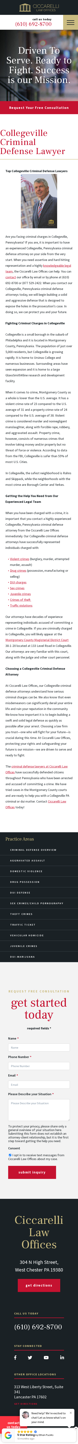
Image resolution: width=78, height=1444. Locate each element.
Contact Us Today (13, 1425)
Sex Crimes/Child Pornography (36, 903)
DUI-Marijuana (22, 956)
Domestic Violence (26, 871)
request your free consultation (39, 107)
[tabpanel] (39, 1398)
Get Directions (39, 1285)
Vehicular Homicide (27, 935)
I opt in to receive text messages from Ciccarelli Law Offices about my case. (36, 1157)
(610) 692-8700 (38, 1327)
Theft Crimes (21, 914)
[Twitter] (30, 1358)
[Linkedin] (62, 1358)
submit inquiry (32, 1172)
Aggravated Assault (27, 860)
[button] (76, 1429)
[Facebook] (15, 1358)
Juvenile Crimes (24, 946)
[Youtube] (46, 1358)
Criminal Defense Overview (33, 849)
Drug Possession (25, 882)
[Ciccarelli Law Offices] (39, 7)
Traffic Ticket (23, 924)
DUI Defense (20, 892)
